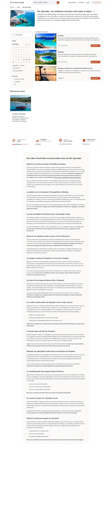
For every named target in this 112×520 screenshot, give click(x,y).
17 (13, 57)
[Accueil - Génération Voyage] (17, 2)
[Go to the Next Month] (29, 44)
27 (13, 50)
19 (18, 57)
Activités (81, 2)
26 (18, 60)
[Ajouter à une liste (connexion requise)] (94, 11)
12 (18, 55)
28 (16, 50)
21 (23, 57)
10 (13, 55)
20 (21, 57)
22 (26, 57)
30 (21, 50)
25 (16, 60)
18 (16, 57)
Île (15, 84)
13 (21, 55)
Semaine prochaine (18, 70)
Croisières (17, 82)
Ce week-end (16, 68)
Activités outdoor (19, 79)
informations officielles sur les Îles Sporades (67, 177)
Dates (14, 41)
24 (13, 60)
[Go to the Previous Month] (26, 44)
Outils (88, 2)
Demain (22, 65)
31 (23, 50)
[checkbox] (13, 79)
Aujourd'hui (16, 65)
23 (29, 57)
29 (18, 50)
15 (26, 55)
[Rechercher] (58, 2)
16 (29, 55)
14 (24, 55)
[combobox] (44, 2)
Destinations (72, 2)
